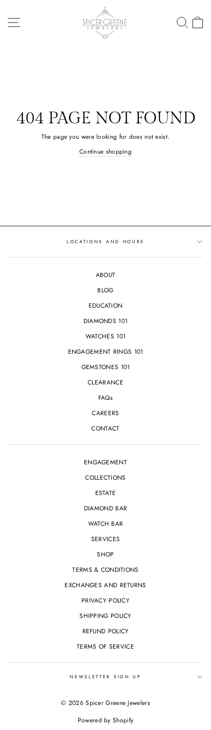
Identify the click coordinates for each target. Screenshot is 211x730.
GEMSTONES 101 (105, 366)
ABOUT (106, 274)
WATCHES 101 (105, 336)
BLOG (105, 290)
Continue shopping (105, 151)
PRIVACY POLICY (105, 600)
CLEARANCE (105, 382)
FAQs (105, 397)
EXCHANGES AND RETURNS (105, 585)
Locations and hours (105, 241)
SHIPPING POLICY (105, 615)
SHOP (105, 554)
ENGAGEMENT (105, 462)
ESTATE (105, 492)
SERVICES (105, 538)
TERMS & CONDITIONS (105, 569)
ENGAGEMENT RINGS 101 (105, 351)
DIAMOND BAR (105, 508)
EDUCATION (106, 305)
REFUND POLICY (105, 631)
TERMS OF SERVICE (105, 646)
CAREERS (105, 413)
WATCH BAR (105, 523)
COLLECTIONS (105, 477)
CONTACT (105, 428)
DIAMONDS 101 (105, 320)
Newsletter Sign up (105, 676)
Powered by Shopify (105, 720)
